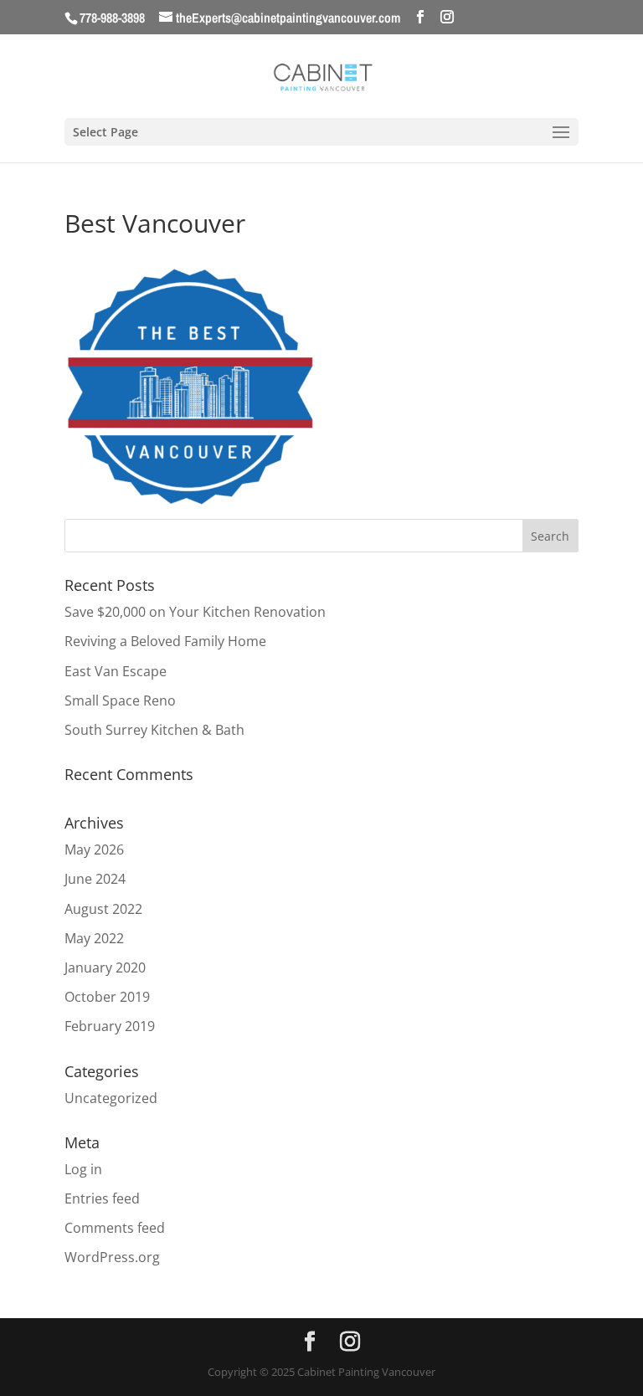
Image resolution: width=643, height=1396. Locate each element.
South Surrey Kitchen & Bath (154, 730)
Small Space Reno (120, 700)
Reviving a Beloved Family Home (165, 641)
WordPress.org (112, 1257)
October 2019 (107, 997)
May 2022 (94, 938)
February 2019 (109, 1026)
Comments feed (114, 1228)
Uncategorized (110, 1098)
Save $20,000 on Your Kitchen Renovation (195, 612)
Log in (83, 1169)
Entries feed (102, 1198)
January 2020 (105, 967)
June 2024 (95, 879)
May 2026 (94, 849)
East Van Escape (115, 671)
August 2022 (103, 909)
